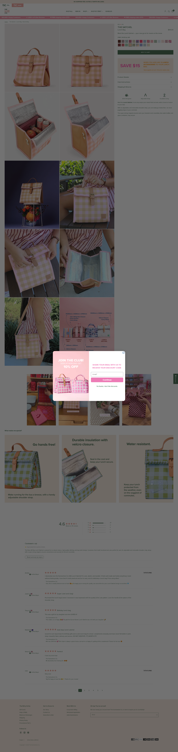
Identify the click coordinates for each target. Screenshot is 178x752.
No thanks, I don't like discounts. (107, 386)
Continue (107, 380)
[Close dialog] (123, 353)
